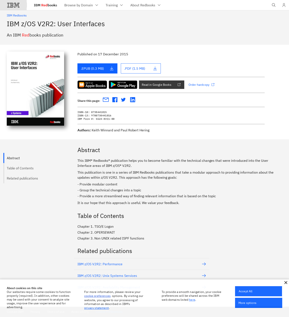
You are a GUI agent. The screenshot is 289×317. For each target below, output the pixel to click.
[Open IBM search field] (274, 5)
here (192, 300)
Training (112, 5)
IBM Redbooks (17, 15)
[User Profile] (284, 5)
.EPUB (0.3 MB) (92, 68)
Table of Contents (20, 168)
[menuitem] (81, 5)
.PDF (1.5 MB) (134, 68)
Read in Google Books (156, 85)
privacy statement (96, 308)
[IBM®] (13, 5)
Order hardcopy (199, 85)
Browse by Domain (78, 5)
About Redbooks (142, 5)
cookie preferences (97, 296)
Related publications (22, 178)
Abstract (13, 158)
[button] (285, 282)
